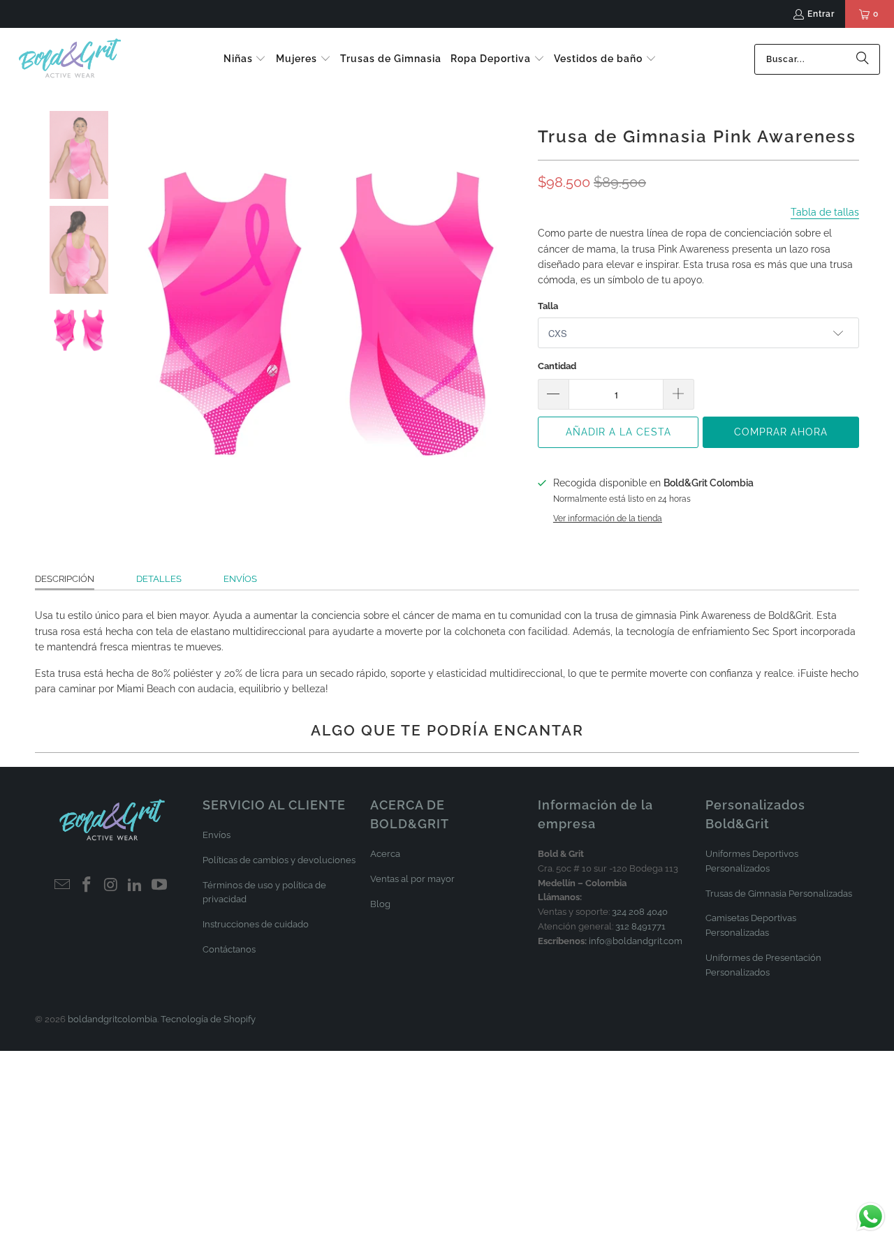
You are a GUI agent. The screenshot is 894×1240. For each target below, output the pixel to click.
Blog (380, 904)
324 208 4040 (640, 911)
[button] (245, 59)
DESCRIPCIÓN (64, 579)
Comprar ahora (781, 432)
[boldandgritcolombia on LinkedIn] (135, 885)
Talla (548, 306)
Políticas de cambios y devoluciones (279, 860)
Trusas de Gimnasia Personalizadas (778, 893)
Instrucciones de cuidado (256, 924)
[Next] (513, 313)
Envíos (216, 835)
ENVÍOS (240, 579)
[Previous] (128, 313)
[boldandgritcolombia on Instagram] (111, 885)
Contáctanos (229, 949)
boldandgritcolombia (112, 1019)
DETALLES (159, 579)
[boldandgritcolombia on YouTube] (159, 885)
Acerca (385, 854)
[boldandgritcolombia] (70, 59)
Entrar (821, 14)
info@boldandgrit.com (635, 941)
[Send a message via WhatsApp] (870, 1216)
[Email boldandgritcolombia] (62, 885)
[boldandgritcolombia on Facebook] (86, 885)
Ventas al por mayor (412, 879)
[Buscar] (862, 59)
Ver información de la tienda (607, 518)
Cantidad (557, 366)
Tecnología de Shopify (208, 1019)
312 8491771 (640, 926)
